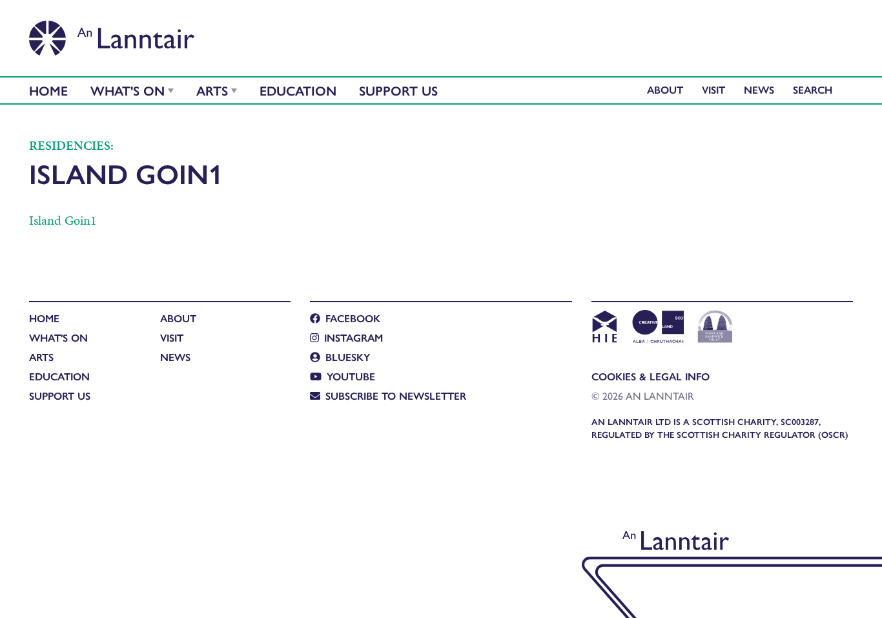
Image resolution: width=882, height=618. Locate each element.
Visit (713, 89)
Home (48, 90)
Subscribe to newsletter (395, 395)
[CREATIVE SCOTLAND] (657, 328)
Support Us (398, 90)
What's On (127, 90)
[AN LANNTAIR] (111, 34)
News (759, 89)
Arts (212, 90)
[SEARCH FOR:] (816, 89)
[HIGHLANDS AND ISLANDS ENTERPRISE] (604, 328)
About (665, 89)
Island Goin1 (63, 220)
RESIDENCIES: (71, 145)
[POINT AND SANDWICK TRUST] (715, 328)
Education (298, 90)
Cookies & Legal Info (650, 376)
